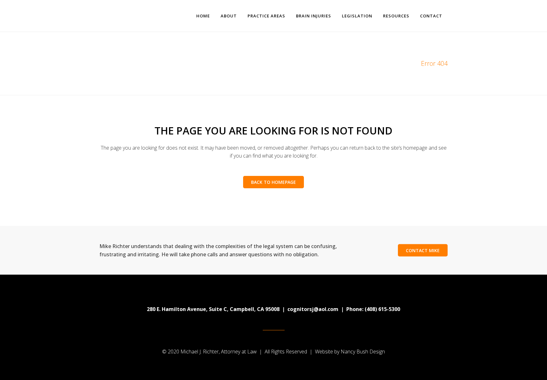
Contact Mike (423, 250)
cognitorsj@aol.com (312, 309)
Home (405, 63)
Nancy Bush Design (363, 351)
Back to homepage (273, 182)
